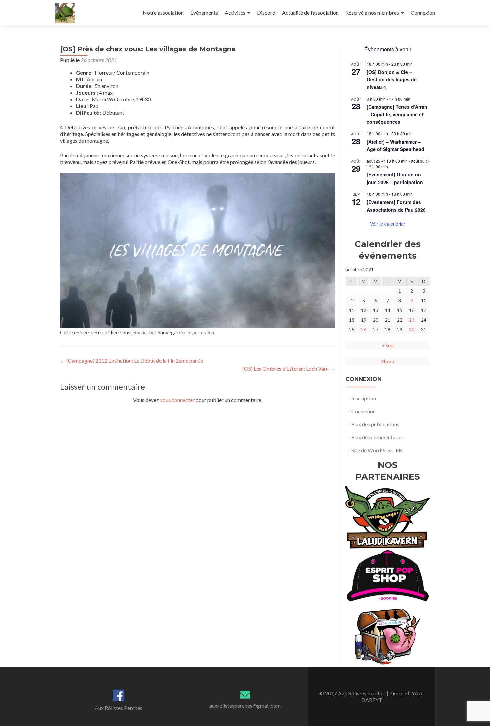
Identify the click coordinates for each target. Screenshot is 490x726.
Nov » (388, 361)
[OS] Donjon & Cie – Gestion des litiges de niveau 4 (392, 79)
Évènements (204, 12)
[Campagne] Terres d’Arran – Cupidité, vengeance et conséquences (397, 114)
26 (363, 329)
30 (411, 329)
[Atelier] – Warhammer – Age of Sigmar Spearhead (395, 145)
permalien (203, 332)
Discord (266, 12)
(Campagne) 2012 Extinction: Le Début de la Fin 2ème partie (131, 360)
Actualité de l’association (310, 12)
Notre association (163, 12)
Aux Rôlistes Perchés (118, 708)
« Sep (388, 345)
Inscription (363, 398)
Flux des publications (375, 424)
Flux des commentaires (377, 437)
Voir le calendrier (387, 223)
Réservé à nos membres (372, 12)
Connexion (423, 12)
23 (411, 320)
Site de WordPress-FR (376, 450)
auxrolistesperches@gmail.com (245, 705)
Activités (235, 12)
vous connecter (177, 400)
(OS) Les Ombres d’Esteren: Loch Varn (288, 368)
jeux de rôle (143, 332)
